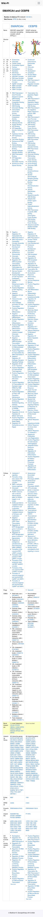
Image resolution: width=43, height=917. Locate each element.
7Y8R (16, 830)
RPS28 (18, 731)
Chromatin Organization (16, 250)
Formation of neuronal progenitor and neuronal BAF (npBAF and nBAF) (18, 576)
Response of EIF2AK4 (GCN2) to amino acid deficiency (33, 524)
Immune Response (33, 280)
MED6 (17, 766)
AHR (21, 738)
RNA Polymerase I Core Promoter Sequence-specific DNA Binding (17, 95)
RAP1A (20, 775)
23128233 (36, 608)
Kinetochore (15, 60)
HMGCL (12, 727)
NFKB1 (36, 762)
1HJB (27, 825)
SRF (37, 777)
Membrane (15, 73)
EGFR (33, 747)
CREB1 (12, 753)
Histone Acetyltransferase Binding (33, 171)
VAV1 (22, 731)
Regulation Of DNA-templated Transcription (16, 262)
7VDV (19, 828)
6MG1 (31, 827)
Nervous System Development (17, 272)
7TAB (19, 827)
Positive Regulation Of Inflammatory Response (33, 386)
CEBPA (12, 749)
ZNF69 (12, 733)
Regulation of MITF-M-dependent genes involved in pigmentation (18, 528)
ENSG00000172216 (32, 808)
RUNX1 (34, 770)
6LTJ (19, 825)
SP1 (27, 777)
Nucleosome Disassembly (16, 253)
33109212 (15, 670)
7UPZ (35, 828)
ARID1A (15, 740)
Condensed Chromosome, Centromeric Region (32, 62)
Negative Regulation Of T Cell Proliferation (33, 326)
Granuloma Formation (31, 251)
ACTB (12, 738)
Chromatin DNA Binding (32, 166)
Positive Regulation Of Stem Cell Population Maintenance (18, 394)
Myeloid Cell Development (32, 400)
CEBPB (32, 26)
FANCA (20, 757)
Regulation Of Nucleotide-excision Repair (18, 425)
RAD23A (12, 731)
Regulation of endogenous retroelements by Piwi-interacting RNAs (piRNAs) (17, 543)
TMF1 (21, 790)
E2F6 (11, 755)
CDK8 (12, 747)
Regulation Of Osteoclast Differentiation (32, 362)
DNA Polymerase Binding (17, 155)
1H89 (30, 823)
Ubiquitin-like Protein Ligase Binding (32, 200)
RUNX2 (28, 771)
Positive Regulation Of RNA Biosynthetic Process (18, 872)
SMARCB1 (13, 783)
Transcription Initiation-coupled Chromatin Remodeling (17, 333)
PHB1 (12, 775)
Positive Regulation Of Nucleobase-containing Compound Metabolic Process (33, 863)
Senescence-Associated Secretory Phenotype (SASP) (33, 476)
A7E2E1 (12, 816)
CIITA (21, 751)
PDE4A (12, 729)
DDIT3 (34, 745)
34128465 (31, 620)
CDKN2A (17, 747)
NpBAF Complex (17, 84)
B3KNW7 (18, 816)
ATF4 (33, 738)
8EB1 (19, 830)
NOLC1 (28, 764)
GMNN (17, 758)
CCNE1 (16, 745)
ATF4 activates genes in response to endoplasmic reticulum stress (33, 491)
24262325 (21, 603)
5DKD (12, 823)
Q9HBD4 (18, 817)
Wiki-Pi (5, 3)
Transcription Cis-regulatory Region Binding (33, 95)
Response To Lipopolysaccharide (33, 296)
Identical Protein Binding (17, 148)
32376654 (15, 595)
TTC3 (15, 792)
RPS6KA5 (29, 770)
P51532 (12, 817)
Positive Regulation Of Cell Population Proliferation (18, 276)
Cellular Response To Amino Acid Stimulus (33, 427)
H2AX (21, 758)
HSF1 (12, 762)
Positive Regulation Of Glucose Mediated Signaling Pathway (18, 402)
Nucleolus (15, 71)
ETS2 (12, 757)
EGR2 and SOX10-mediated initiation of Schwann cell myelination (17, 505)
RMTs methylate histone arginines (17, 485)
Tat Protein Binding (18, 139)
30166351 (15, 627)
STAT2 (21, 786)
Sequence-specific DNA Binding (33, 196)
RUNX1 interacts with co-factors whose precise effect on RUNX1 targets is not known (17, 496)
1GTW (28, 821)
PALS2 (12, 773)
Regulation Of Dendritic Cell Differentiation (32, 468)
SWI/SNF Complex (18, 76)
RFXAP (20, 779)
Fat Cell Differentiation (32, 342)
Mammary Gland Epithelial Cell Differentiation (33, 395)
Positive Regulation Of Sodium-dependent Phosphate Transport (33, 460)
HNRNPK (34, 753)
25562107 (36, 597)
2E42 (34, 825)
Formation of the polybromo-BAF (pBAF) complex (17, 556)
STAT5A (28, 779)
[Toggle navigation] (39, 3)
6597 (11, 797)
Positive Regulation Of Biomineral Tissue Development (33, 415)
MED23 (33, 760)
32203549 (20, 599)
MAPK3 (33, 758)
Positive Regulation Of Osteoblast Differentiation (33, 356)
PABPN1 (17, 771)
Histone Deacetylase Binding (31, 191)
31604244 (15, 716)
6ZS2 (15, 827)
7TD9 (11, 828)
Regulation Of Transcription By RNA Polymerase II (18, 267)
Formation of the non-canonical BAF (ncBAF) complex (18, 569)
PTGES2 (28, 766)
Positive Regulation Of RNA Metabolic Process (33, 856)
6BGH (20, 823)
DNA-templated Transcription (32, 255)
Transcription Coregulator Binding (18, 101)
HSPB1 (20, 762)
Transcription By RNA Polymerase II (33, 270)
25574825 (21, 644)
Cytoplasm (31, 73)
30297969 (31, 623)
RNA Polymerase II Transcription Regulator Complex (33, 82)
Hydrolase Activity (17, 134)
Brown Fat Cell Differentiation (32, 391)
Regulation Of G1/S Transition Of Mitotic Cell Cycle (18, 414)
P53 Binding (15, 104)
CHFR (12, 751)
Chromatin (15, 61)
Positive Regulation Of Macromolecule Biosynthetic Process (33, 894)
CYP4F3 (17, 725)
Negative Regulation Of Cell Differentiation (17, 315)
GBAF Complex (17, 89)
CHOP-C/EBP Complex (32, 77)
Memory (30, 282)
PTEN (16, 775)
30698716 (15, 640)
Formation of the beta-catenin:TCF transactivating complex (17, 479)
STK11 (17, 788)
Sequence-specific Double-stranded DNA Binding (33, 226)
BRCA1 (20, 742)
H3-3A (12, 760)
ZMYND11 (13, 794)
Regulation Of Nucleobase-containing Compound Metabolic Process (17, 863)
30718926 (31, 625)
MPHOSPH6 (14, 768)
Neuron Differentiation (32, 292)
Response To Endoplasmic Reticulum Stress (33, 317)
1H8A (34, 823)
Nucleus (14, 67)
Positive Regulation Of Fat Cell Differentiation (33, 351)
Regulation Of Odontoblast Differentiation (32, 453)
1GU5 (35, 821)
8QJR (16, 832)
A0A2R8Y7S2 (14, 814)
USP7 (19, 792)
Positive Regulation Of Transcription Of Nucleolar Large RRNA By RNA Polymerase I (18, 386)
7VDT (15, 828)
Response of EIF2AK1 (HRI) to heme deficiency (33, 538)
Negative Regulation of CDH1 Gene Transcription (16, 520)
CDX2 (21, 747)
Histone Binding (17, 145)
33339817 (15, 703)
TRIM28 (32, 781)
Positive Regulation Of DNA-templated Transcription (18, 347)
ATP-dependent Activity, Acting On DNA (17, 130)
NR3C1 (21, 770)
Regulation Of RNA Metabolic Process (18, 857)
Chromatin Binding (17, 108)
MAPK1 (28, 758)
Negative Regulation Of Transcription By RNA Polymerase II (18, 235)
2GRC (12, 821)
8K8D (27, 830)
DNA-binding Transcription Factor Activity (32, 158)
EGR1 (37, 747)
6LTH (15, 825)
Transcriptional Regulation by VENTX (32, 512)
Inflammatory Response (32, 277)
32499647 (31, 627)
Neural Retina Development (16, 246)
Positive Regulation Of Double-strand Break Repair (18, 419)
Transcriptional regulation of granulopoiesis (32, 518)
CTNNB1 (17, 753)
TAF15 (17, 790)
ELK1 (27, 749)
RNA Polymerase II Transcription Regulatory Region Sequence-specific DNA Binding (33, 102)
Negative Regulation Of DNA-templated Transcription (16, 340)
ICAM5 (17, 727)
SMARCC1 (20, 783)
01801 (27, 803)
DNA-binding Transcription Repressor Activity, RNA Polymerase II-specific (33, 137)
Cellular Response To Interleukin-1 (33, 431)
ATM (16, 742)
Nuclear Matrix (16, 74)
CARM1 (17, 744)
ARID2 (12, 742)
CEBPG (28, 744)
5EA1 (16, 823)
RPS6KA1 (33, 768)
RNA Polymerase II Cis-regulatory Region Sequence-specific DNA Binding (33, 111)
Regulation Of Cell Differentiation (33, 346)
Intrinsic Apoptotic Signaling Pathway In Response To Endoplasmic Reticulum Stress (33, 406)
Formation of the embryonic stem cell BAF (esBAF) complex (17, 563)
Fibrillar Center (16, 63)
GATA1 (12, 758)
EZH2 (16, 757)
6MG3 (27, 828)
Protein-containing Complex (17, 81)
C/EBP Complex (33, 86)
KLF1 (16, 764)
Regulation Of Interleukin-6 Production (32, 301)
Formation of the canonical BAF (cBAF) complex (17, 551)
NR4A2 (12, 771)
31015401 (15, 712)
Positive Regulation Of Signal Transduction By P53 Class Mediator (18, 376)
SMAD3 (33, 771)
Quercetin (31, 590)
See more (13, 884)
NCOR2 (31, 762)
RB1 (17, 777)
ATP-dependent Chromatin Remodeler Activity (18, 160)
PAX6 (16, 773)
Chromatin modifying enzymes (18, 489)
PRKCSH (18, 729)
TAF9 (37, 779)
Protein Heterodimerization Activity (33, 206)
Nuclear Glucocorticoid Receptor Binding (33, 176)
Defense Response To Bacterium (33, 331)
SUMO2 (12, 790)
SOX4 (19, 784)
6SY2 (11, 827)
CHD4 (22, 749)
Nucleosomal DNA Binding (17, 142)
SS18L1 (16, 786)
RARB (33, 766)
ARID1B (20, 740)
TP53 (11, 792)
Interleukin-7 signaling (16, 474)
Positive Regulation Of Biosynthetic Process (33, 876)
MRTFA (20, 768)
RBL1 (20, 777)
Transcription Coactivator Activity (16, 111)
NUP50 (37, 764)
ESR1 (19, 755)
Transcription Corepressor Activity (16, 117)
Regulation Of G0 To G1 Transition (17, 365)
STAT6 (33, 779)
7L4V (31, 828)
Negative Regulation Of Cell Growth (17, 295)
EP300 (32, 749)
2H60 (15, 821)
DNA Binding (16, 106)
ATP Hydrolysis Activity (17, 136)
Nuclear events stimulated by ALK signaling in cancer (33, 549)
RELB (16, 779)
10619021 (29, 17)
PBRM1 (21, 773)
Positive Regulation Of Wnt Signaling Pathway (18, 289)
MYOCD (16, 770)
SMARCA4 (17, 26)
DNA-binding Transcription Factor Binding (32, 221)
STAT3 (12, 788)
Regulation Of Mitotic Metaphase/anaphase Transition (18, 283)
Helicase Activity (17, 123)
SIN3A (12, 781)
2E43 (27, 827)
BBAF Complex (17, 87)
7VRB (12, 830)
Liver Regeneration (33, 438)
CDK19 (21, 745)
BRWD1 (12, 744)
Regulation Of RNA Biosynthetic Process (18, 850)
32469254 (15, 605)
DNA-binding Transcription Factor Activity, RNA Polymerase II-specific (33, 128)
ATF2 (29, 738)
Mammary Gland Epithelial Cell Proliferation (33, 312)
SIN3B (17, 781)
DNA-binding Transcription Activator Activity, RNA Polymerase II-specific (33, 146)
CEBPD (33, 742)
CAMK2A (28, 740)
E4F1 (15, 755)
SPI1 (30, 777)
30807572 (31, 616)
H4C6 (20, 760)
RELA (27, 768)
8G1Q (12, 832)
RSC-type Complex (18, 78)
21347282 (15, 649)
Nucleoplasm (16, 69)
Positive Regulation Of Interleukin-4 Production (33, 306)
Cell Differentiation (33, 290)
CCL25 (12, 725)
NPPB (22, 727)
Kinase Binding (32, 163)
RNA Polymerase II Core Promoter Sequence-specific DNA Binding (33, 120)
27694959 (31, 605)
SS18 (12, 786)
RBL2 (12, 779)
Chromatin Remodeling (15, 257)
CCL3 (33, 740)
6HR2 (12, 825)
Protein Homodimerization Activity (33, 186)
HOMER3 (29, 755)
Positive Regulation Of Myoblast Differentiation (18, 326)
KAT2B (32, 757)
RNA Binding (16, 121)
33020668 (15, 607)
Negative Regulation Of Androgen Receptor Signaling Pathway (18, 359)
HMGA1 (33, 751)
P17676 (28, 814)
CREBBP (28, 745)
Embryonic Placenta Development (32, 247)
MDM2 (20, 764)
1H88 (27, 823)
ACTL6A (16, 738)
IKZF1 (12, 764)
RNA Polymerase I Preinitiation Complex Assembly (18, 241)
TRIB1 (28, 781)
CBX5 (12, 745)
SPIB (33, 777)
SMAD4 (28, 773)
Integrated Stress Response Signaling (33, 447)
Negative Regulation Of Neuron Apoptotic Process (33, 337)
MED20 (28, 760)
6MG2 (35, 827)
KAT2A (28, 757)
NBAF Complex (17, 86)
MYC (11, 770)
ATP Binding (16, 126)
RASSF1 (13, 777)
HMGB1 (28, 753)
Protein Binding (16, 124)
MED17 (12, 766)
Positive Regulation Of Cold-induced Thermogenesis (18, 369)
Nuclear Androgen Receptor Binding (17, 151)
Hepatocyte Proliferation (31, 435)
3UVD (19, 821)
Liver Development (33, 243)
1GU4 (31, 821)
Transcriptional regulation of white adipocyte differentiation (33, 498)
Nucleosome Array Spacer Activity (17, 164)
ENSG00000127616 (16, 808)
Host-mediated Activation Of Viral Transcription (17, 304)
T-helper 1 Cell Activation (32, 322)
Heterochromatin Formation (17, 300)
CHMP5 (16, 751)
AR (11, 740)
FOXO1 (28, 751)
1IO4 (31, 825)
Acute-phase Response (31, 274)
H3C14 (16, 760)
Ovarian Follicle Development (32, 240)
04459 (12, 803)
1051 (27, 797)
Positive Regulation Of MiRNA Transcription (18, 408)
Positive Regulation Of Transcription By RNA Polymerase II (18, 352)
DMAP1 (28, 747)
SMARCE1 (13, 784)
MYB (37, 760)
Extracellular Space (18, 65)
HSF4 (16, 762)
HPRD (14, 19)
